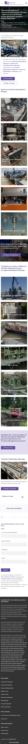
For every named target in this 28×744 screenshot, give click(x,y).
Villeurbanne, (19, 663)
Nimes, (20, 655)
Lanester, (22, 654)
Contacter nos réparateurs (11, 255)
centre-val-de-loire (7, 27)
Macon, (15, 669)
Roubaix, (16, 648)
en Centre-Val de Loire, (19, 642)
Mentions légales (4, 733)
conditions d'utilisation (11, 579)
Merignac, (7, 661)
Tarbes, (9, 659)
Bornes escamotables (6, 706)
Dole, (2, 670)
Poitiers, (22, 659)
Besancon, (15, 667)
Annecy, (3, 667)
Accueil (2, 21)
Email (4, 558)
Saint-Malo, (11, 654)
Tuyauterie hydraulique (6, 703)
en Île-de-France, (18, 646)
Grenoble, (14, 663)
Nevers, (8, 669)
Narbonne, (17, 657)
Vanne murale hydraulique (7, 697)
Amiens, (12, 648)
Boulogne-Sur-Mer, (9, 652)
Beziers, (8, 657)
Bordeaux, (13, 659)
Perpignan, (3, 657)
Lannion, (3, 655)
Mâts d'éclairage (4, 700)
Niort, (14, 661)
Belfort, (19, 667)
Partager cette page (9, 83)
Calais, (7, 650)
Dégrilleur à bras (4, 691)
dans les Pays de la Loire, (19, 644)
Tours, (4, 670)
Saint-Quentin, (21, 650)
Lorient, (3, 654)
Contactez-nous (4, 730)
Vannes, (6, 654)
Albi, (21, 657)
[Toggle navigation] (2, 3)
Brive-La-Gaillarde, (20, 661)
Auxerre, (12, 669)
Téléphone (5, 549)
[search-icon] (26, 3)
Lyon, (11, 665)
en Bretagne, (13, 639)
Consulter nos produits (10, 489)
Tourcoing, (3, 650)
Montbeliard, (20, 669)
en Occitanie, (19, 639)
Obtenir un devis (8, 448)
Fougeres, (7, 655)
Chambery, (23, 665)
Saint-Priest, (7, 667)
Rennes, (16, 652)
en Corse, (24, 646)
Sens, (24, 669)
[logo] (14, 3)
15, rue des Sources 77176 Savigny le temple (10, 715)
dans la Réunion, (4, 648)
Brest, (19, 652)
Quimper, (23, 652)
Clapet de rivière (4, 694)
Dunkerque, (20, 648)
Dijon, (11, 667)
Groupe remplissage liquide (7, 688)
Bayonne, (3, 663)
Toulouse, (11, 655)
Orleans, (8, 670)
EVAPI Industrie (12, 739)
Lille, (9, 648)
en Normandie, (10, 644)
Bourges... (12, 670)
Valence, (14, 665)
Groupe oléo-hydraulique (6, 685)
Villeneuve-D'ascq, (13, 650)
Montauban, (12, 657)
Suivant (6, 570)
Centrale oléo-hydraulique (7, 681)
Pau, (25, 659)
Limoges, (18, 659)
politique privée (8, 577)
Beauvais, (3, 652)
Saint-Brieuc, (17, 654)
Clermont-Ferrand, (5, 665)
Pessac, (11, 661)
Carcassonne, (4, 659)
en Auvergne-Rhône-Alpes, (16, 640)
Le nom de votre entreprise (9, 532)
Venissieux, (18, 665)
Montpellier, (16, 655)
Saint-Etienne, (8, 663)
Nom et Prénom (6, 541)
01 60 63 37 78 (4, 718)
